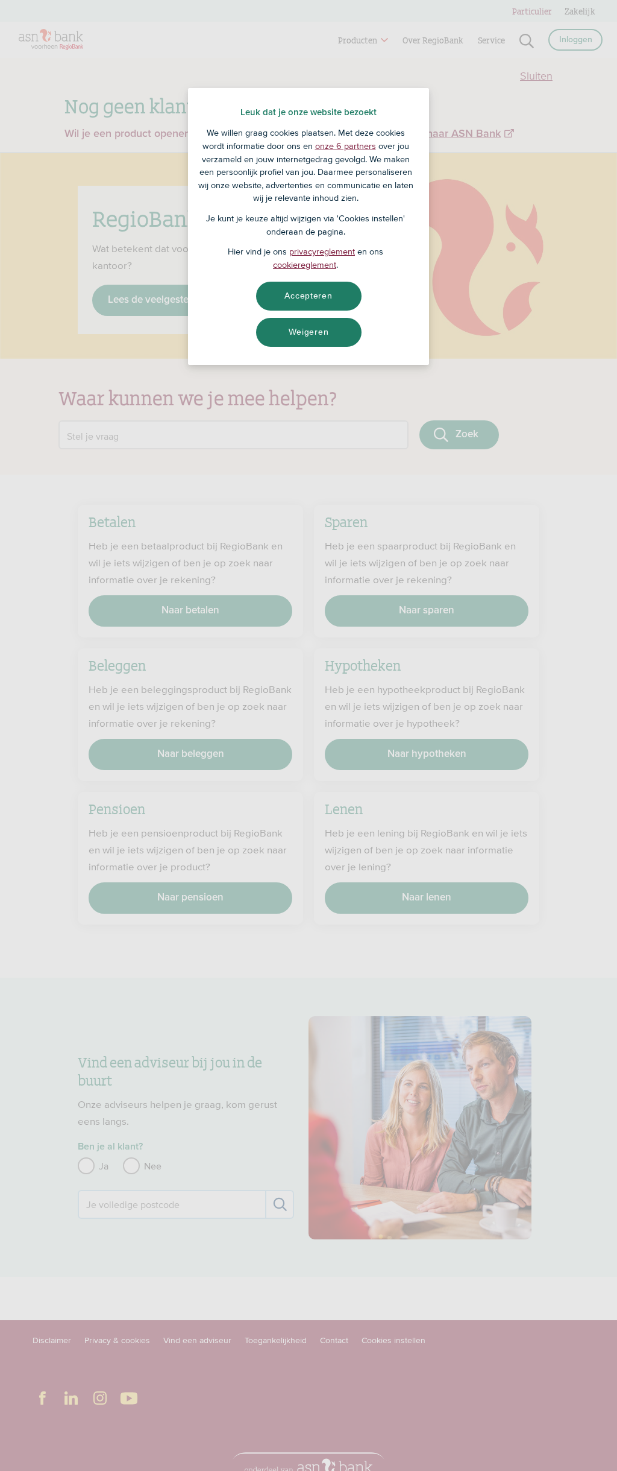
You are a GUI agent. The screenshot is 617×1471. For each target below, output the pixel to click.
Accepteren (308, 295)
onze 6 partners (345, 146)
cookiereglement (304, 265)
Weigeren (309, 332)
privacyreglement (322, 251)
